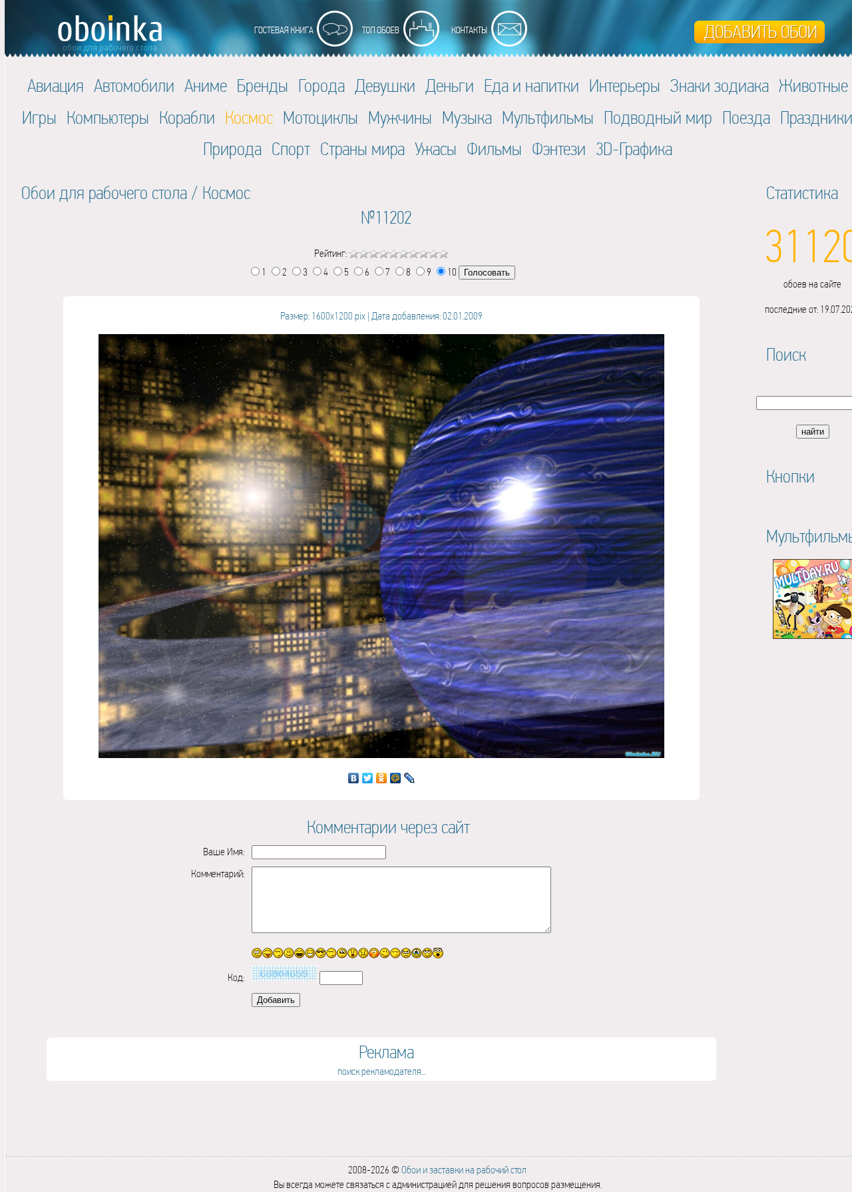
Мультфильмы (548, 117)
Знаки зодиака (719, 85)
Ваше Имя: (223, 851)
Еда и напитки (531, 85)
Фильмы (494, 148)
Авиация (55, 85)
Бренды (262, 85)
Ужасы (436, 148)
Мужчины (400, 117)
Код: (236, 977)
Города (321, 85)
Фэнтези (559, 148)
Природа (232, 148)
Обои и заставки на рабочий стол (464, 1169)
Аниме (205, 85)
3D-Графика (634, 148)
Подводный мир (658, 117)
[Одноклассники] (382, 778)
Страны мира (362, 148)
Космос (226, 192)
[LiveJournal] (410, 778)
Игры (39, 117)
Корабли (187, 117)
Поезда (746, 117)
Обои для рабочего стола (104, 192)
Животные (813, 85)
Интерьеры (624, 85)
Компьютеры (108, 117)
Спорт (291, 148)
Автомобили (134, 85)
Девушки (385, 85)
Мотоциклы (320, 117)
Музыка (467, 117)
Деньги (449, 85)
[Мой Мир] (396, 778)
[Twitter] (368, 778)
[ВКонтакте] (354, 778)
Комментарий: (217, 873)
